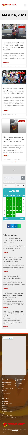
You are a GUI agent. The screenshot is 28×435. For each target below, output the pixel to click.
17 (14, 207)
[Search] (23, 178)
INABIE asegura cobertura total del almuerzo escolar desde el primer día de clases (13, 295)
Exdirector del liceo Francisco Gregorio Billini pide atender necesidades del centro (12, 259)
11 (17, 203)
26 (20, 211)
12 (20, 203)
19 (20, 207)
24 (14, 211)
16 (11, 207)
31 (14, 214)
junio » (22, 218)
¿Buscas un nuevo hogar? (14, 432)
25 (17, 211)
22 (8, 211)
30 (11, 214)
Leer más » (6, 62)
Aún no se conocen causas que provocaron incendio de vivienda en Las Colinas (13, 139)
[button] (25, 5)
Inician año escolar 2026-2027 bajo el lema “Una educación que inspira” (13, 314)
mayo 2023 (14, 191)
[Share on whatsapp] (19, 226)
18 (17, 207)
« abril (6, 218)
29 (8, 214)
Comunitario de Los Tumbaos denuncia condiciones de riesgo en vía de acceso (13, 240)
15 (7, 207)
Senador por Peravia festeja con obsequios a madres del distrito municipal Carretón (13, 91)
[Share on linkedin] (16, 226)
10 (14, 203)
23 (11, 211)
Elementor (15, 430)
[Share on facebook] (8, 226)
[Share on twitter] (12, 226)
